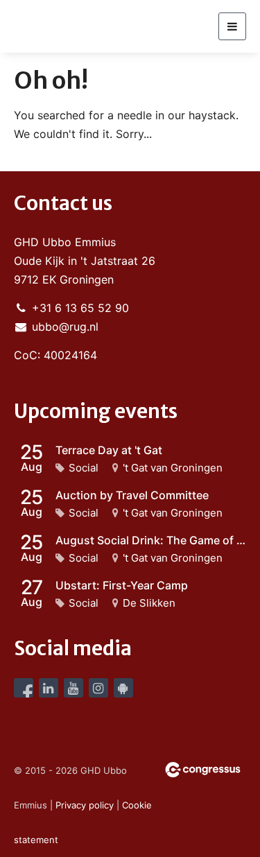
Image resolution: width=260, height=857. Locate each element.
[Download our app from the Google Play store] (123, 688)
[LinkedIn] (48, 688)
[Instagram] (98, 688)
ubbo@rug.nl (65, 327)
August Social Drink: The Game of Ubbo (150, 540)
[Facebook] (23, 688)
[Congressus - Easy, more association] (202, 769)
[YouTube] (73, 688)
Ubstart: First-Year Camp (121, 585)
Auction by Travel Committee (132, 495)
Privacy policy (84, 805)
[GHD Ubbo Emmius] (66, 26)
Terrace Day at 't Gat (108, 450)
